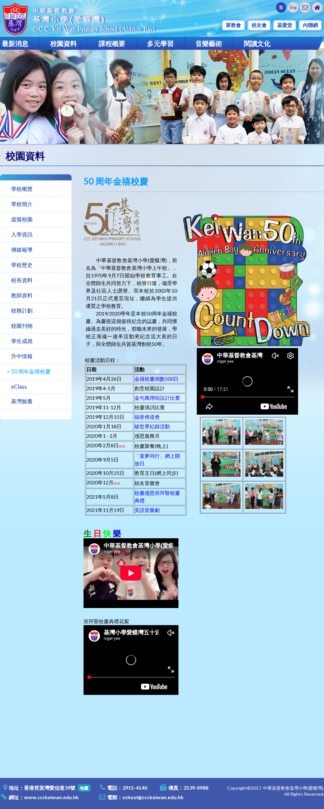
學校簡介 (22, 204)
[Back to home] (317, 7)
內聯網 (310, 25)
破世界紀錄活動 (152, 426)
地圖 (84, 788)
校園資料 (63, 43)
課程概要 (112, 43)
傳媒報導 (22, 249)
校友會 (259, 25)
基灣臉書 (22, 401)
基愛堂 (284, 25)
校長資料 (22, 280)
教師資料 (22, 295)
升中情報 (22, 356)
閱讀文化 (257, 43)
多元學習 (160, 43)
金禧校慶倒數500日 (156, 379)
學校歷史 (22, 265)
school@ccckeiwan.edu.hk (153, 797)
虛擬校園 (22, 219)
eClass (19, 386)
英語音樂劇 (147, 510)
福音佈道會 (147, 417)
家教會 (233, 25)
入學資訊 (22, 234)
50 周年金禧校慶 (31, 371)
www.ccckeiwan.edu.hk (51, 797)
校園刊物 (22, 325)
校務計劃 (22, 310)
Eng (293, 7)
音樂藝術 (209, 43)
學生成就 (22, 341)
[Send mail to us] (305, 7)
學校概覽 (22, 188)
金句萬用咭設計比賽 (157, 398)
